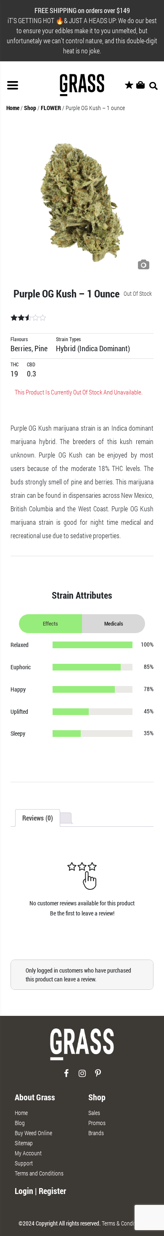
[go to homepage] (82, 1048)
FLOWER (51, 108)
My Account (28, 1153)
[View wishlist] (129, 85)
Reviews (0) (37, 817)
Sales (94, 1113)
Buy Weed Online (33, 1133)
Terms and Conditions (39, 1173)
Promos (97, 1123)
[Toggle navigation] (12, 85)
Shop (30, 108)
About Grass (35, 1096)
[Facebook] (66, 1076)
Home (12, 108)
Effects (50, 623)
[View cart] (140, 85)
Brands (96, 1133)
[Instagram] (82, 1076)
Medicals (113, 623)
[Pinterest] (98, 1076)
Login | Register (40, 1190)
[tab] (37, 818)
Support (24, 1163)
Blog (20, 1123)
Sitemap (24, 1143)
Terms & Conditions (123, 1223)
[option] (82, 202)
